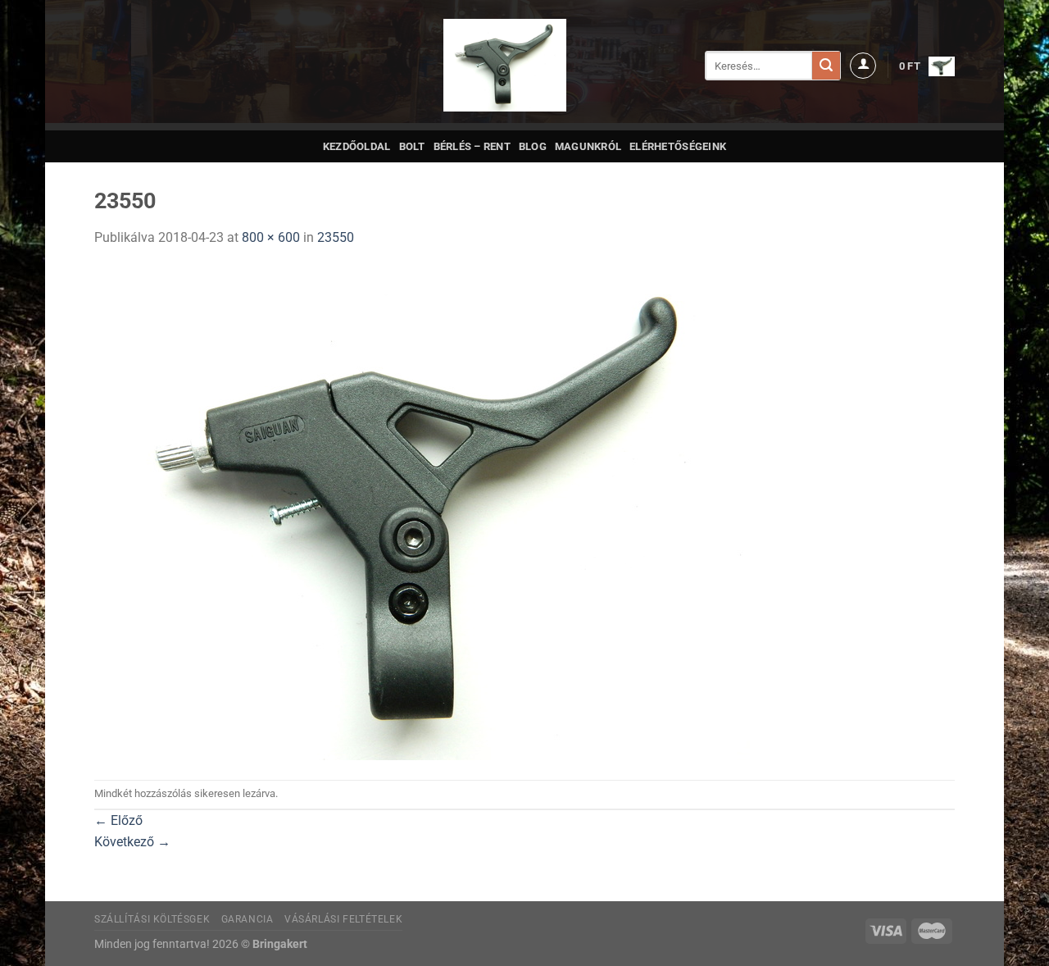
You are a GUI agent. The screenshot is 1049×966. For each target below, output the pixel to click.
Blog (533, 146)
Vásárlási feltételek (343, 919)
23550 (335, 237)
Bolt (412, 146)
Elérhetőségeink (677, 146)
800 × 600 (271, 237)
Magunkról (588, 146)
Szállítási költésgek (152, 919)
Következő (132, 842)
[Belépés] (863, 65)
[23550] (422, 513)
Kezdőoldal (357, 146)
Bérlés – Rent (472, 146)
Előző (118, 820)
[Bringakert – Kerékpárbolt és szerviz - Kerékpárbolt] (504, 65)
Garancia (247, 919)
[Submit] (826, 66)
